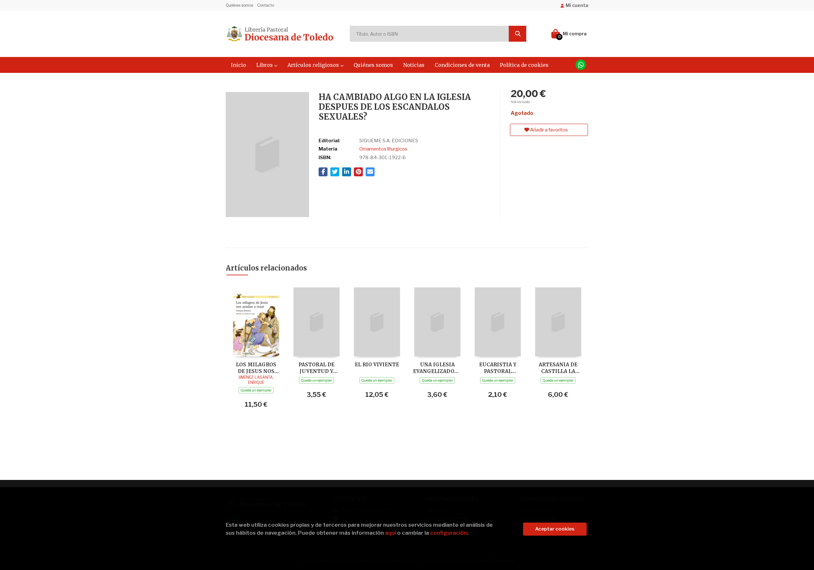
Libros (265, 65)
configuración (448, 533)
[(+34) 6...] (581, 65)
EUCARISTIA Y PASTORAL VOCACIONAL (497, 368)
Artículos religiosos (313, 65)
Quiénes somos (239, 5)
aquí (390, 533)
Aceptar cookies (555, 529)
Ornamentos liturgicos (383, 149)
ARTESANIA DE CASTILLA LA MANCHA (558, 368)
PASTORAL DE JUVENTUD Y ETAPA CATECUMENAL (316, 368)
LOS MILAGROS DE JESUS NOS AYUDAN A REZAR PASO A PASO (256, 368)
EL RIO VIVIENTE (377, 365)
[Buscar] (517, 34)
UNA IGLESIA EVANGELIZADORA (437, 368)
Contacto (265, 5)
